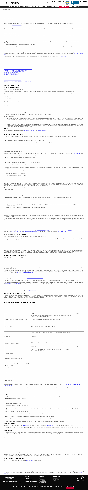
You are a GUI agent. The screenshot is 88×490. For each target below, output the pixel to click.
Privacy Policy (27, 486)
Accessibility (20, 486)
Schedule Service (56, 479)
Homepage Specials (42, 482)
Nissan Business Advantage (31, 481)
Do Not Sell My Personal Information (38, 486)
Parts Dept (55, 480)
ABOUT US (27, 476)
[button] (11, 7)
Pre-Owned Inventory (42, 479)
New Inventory (41, 478)
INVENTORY (41, 476)
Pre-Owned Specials (42, 481)
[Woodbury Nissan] (13, 2)
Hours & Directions (59, 4)
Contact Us (15, 486)
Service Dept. (55, 478)
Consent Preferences (50, 486)
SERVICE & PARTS (56, 476)
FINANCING (27, 478)
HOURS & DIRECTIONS (29, 479)
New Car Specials (42, 480)
